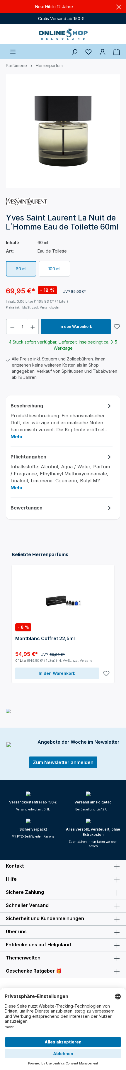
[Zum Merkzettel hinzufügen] (117, 326)
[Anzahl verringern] (12, 326)
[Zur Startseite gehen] (63, 34)
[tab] (62, 421)
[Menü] (13, 51)
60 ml (21, 268)
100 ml (54, 268)
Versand (86, 661)
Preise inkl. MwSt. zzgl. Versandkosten (33, 307)
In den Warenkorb (75, 326)
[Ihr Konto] (103, 51)
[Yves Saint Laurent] (26, 201)
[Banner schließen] (119, 6)
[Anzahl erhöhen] (33, 326)
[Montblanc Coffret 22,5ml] (63, 597)
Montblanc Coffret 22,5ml (45, 638)
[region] (63, 133)
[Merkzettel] (88, 51)
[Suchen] (74, 51)
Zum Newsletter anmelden (63, 762)
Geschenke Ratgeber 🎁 (34, 971)
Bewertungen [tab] (26, 508)
